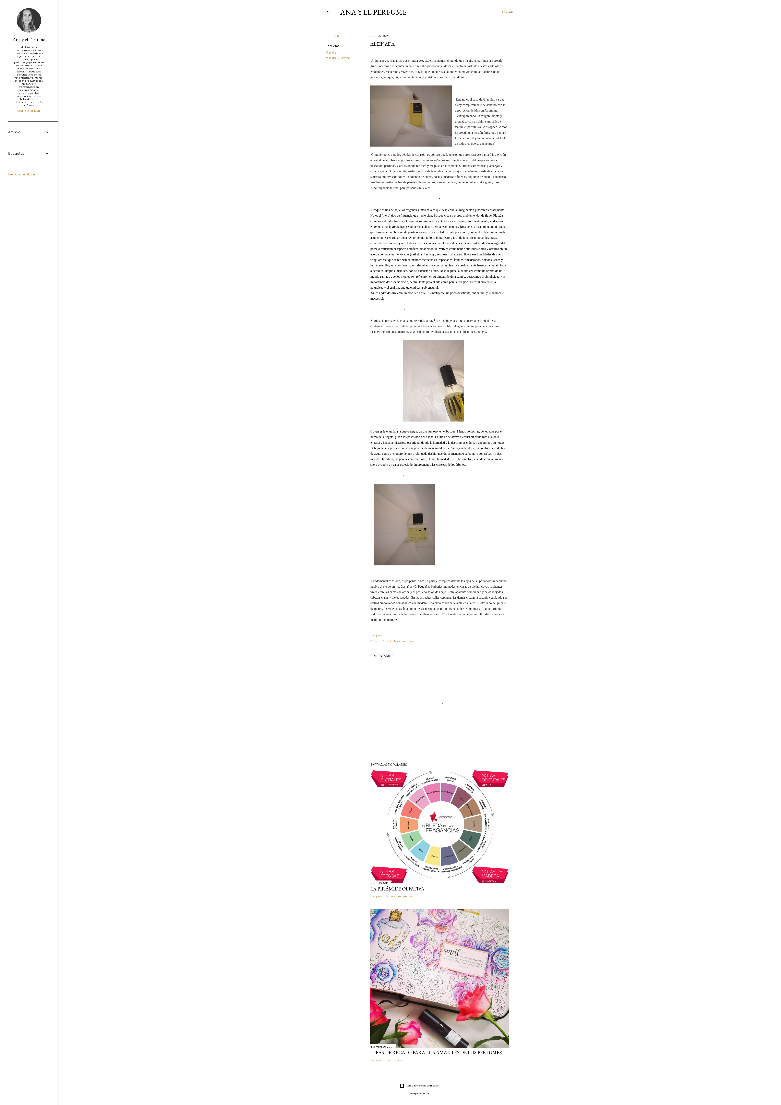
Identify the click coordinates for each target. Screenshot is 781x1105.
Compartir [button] (333, 36)
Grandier (331, 52)
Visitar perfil (29, 111)
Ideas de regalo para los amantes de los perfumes (436, 1052)
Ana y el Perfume (373, 12)
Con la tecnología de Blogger (423, 1085)
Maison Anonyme (338, 58)
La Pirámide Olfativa (397, 889)
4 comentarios (394, 1059)
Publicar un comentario (400, 896)
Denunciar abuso (22, 174)
